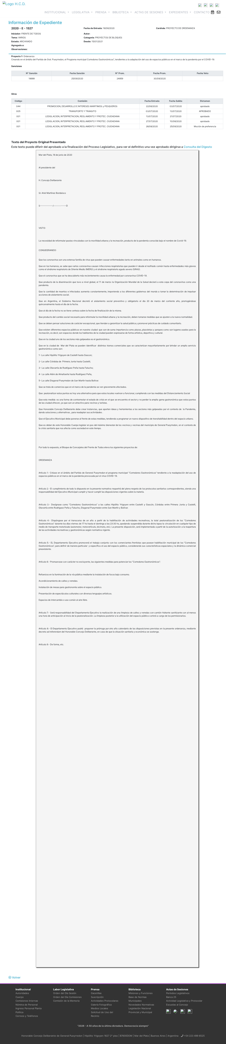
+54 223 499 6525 (194, 1035)
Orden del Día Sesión (64, 993)
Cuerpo (20, 997)
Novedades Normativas (141, 1004)
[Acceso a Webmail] (218, 12)
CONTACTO (202, 12)
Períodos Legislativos (177, 993)
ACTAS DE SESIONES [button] (149, 12)
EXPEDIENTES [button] (179, 12)
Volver (15, 977)
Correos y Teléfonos (27, 1016)
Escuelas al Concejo (177, 1004)
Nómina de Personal (27, 1004)
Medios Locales (99, 1008)
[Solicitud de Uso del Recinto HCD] (212, 12)
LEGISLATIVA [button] (81, 12)
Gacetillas (96, 993)
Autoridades (22, 993)
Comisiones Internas (27, 1000)
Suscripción (97, 997)
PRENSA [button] (101, 12)
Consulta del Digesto (198, 147)
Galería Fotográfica (101, 1004)
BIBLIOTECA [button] (121, 12)
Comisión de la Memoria (66, 1000)
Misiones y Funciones (141, 993)
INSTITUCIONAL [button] (57, 12)
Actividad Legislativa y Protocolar (184, 1000)
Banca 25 (171, 997)
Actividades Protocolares (104, 1000)
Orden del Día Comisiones (67, 997)
